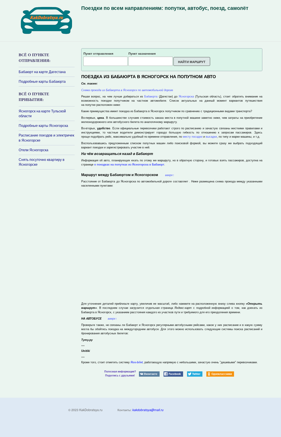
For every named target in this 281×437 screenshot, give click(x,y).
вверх (169, 175)
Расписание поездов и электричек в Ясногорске (46, 138)
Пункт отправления (98, 53)
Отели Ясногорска (33, 149)
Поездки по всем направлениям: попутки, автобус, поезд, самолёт (164, 8)
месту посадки (192, 136)
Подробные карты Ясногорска (43, 125)
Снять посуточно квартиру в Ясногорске (42, 162)
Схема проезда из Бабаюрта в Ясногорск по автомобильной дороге (127, 90)
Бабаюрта (150, 96)
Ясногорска (186, 96)
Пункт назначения (142, 53)
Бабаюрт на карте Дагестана (42, 71)
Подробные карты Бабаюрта (42, 81)
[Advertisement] (45, 228)
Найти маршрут (191, 61)
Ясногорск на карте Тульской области (42, 114)
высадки (211, 136)
